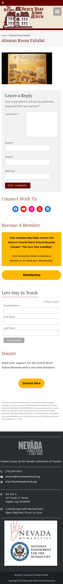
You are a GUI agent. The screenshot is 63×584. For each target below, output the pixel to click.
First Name (9, 316)
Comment (12, 114)
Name (9, 142)
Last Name (9, 328)
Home (5, 35)
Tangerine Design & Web (35, 574)
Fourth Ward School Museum (40, 580)
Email (9, 156)
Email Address (12, 305)
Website (10, 171)
